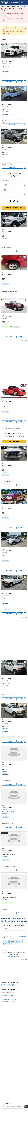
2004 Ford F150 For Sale (7, 984)
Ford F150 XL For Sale (6, 991)
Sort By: (12, 39)
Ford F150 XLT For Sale (7, 995)
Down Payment (6, 189)
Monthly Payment (6, 180)
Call (21, 81)
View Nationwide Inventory (13, 956)
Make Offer (12, 124)
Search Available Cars (14, 208)
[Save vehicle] (25, 45)
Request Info (9, 81)
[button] (19, 2)
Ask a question (14, 441)
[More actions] (25, 81)
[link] (5, 71)
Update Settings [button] (19, 203)
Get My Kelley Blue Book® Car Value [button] (13, 197)
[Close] (21, 1104)
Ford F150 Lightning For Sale (8, 999)
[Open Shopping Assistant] (26, 1106)
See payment (5, 68)
